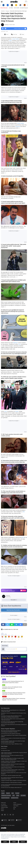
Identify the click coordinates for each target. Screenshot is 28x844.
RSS (14, 808)
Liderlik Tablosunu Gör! (13, 672)
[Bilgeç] (24, 5)
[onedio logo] (13, 828)
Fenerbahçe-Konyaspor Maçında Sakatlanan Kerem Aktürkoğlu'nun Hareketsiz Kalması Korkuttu (13, 693)
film (24, 511)
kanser (16, 411)
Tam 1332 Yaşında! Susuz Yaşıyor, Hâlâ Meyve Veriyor (11, 743)
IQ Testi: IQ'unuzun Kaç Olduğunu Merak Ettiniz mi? (11, 787)
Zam (12, 793)
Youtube (17, 793)
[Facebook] (5, 815)
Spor (4, 685)
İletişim (2, 810)
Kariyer (14, 802)
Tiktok (17, 795)
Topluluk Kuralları (4, 807)
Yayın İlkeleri (15, 805)
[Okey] (8, 5)
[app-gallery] (19, 820)
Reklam (2, 808)
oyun (10, 40)
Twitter (3, 793)
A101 (13, 795)
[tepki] (2, 636)
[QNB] (16, 5)
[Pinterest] (13, 815)
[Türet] (20, 5)
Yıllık (23, 666)
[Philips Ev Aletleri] (3, 5)
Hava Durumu (4, 748)
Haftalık (11, 666)
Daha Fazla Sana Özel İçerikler (13, 610)
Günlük (4, 666)
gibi (23, 537)
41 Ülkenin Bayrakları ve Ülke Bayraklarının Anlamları (11, 782)
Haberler (3, 11)
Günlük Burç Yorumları (6, 795)
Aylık (17, 666)
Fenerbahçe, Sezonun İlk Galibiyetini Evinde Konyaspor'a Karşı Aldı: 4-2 (12, 687)
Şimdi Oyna (23, 656)
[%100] (12, 5)
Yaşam (4, 679)
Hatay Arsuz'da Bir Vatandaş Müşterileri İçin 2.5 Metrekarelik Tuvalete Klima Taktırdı (13, 682)
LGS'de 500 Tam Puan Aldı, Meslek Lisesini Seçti (10, 733)
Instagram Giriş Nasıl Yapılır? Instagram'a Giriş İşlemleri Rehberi (13, 780)
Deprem (8, 793)
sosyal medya (15, 39)
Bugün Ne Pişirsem (5, 797)
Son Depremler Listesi (5, 750)
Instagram (17, 126)
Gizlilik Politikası (4, 805)
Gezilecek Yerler (14, 797)
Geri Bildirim (3, 804)
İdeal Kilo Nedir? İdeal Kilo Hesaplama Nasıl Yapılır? (11, 775)
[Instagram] (2, 815)
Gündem (4, 696)
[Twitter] (8, 815)
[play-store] (11, 820)
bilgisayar (15, 342)
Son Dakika (23, 795)
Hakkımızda (3, 802)
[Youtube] (10, 815)
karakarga (10, 24)
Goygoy (7, 11)
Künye (14, 807)
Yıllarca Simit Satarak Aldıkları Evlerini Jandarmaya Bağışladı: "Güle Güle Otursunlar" (13, 699)
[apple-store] (4, 820)
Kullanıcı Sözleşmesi (17, 804)
